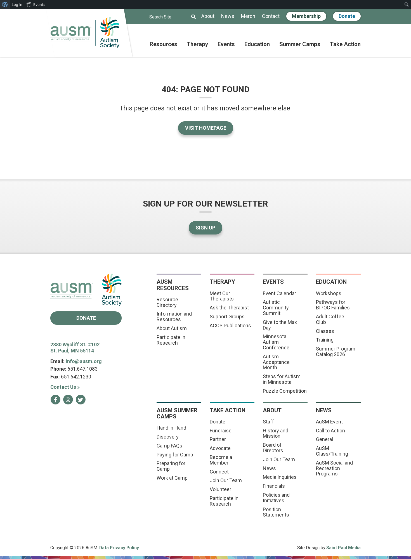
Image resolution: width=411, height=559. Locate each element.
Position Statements (276, 512)
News (227, 16)
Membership (306, 16)
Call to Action (330, 431)
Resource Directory (167, 302)
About (207, 16)
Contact (271, 16)
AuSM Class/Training (332, 451)
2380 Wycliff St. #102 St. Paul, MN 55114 (75, 348)
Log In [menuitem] (17, 4)
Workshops (328, 293)
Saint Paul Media (343, 547)
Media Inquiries (280, 477)
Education (257, 44)
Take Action (345, 44)
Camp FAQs (169, 446)
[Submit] (190, 17)
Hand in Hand (171, 428)
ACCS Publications (230, 325)
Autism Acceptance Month (276, 362)
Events (226, 44)
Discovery (168, 437)
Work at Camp (172, 478)
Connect (219, 472)
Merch (248, 16)
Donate (347, 16)
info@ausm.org (84, 361)
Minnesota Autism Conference (276, 341)
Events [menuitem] (39, 4)
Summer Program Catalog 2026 (335, 351)
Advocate (220, 448)
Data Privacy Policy (119, 547)
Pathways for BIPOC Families (333, 305)
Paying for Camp (175, 455)
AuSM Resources (173, 284)
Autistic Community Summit (276, 307)
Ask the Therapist (229, 308)
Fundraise (221, 431)
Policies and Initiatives (276, 497)
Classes (325, 331)
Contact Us (65, 387)
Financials (274, 486)
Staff (268, 422)
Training (325, 340)
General (324, 439)
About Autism (172, 328)
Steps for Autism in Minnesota (282, 379)
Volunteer (220, 489)
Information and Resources (174, 316)
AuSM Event (329, 422)
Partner (218, 439)
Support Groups (227, 316)
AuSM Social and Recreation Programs (334, 468)
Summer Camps (299, 44)
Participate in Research (171, 340)
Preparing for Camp (171, 466)
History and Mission (275, 433)
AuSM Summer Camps (177, 413)
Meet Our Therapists (222, 296)
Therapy (197, 44)
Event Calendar (279, 293)
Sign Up (205, 228)
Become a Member (221, 460)
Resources (163, 44)
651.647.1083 (82, 369)
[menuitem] (5, 4)
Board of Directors (273, 447)
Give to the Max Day (280, 325)
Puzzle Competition (285, 391)
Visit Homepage (205, 128)
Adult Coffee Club (330, 319)
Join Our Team (226, 480)
